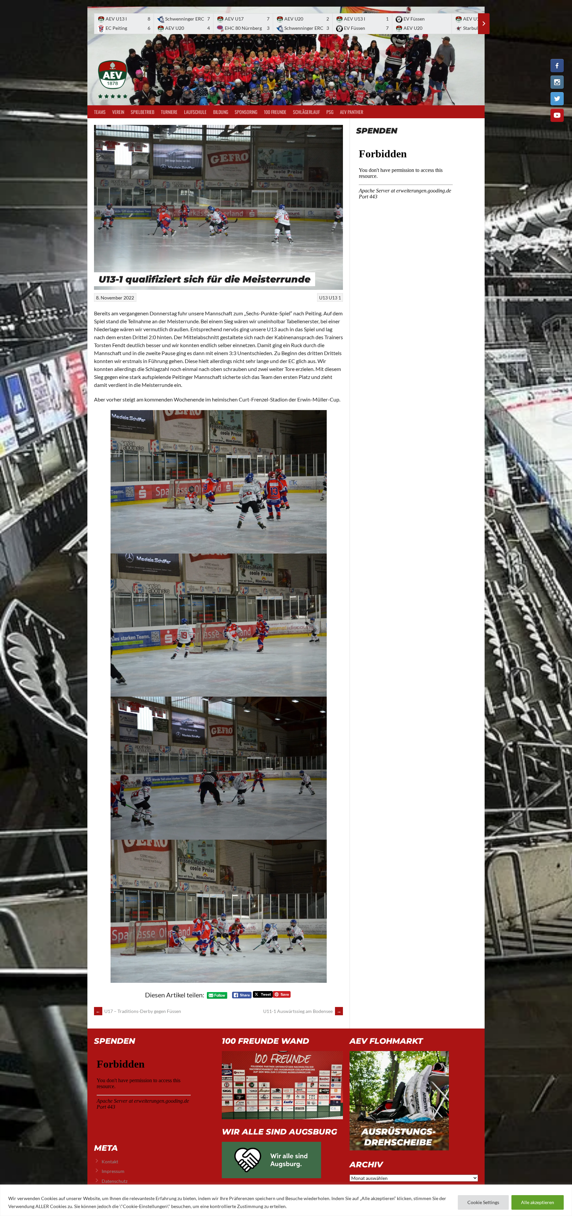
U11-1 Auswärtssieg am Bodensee (302, 1011)
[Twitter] (557, 98)
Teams (100, 111)
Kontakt (110, 1161)
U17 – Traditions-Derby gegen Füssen (138, 1011)
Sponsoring (246, 111)
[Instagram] (557, 82)
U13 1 (335, 297)
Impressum (113, 1171)
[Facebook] (557, 65)
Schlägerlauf (306, 111)
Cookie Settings (483, 1202)
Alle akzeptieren (537, 1202)
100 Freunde (275, 111)
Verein (118, 111)
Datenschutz (114, 1181)
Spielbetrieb (142, 111)
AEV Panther (351, 111)
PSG (329, 111)
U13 (323, 297)
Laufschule (195, 111)
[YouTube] (557, 115)
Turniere (169, 111)
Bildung (220, 111)
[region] (286, 1200)
